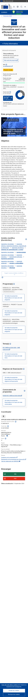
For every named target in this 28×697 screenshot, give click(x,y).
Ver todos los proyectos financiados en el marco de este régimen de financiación (13, 379)
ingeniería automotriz (7, 258)
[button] (17, 6)
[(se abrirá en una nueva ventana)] (6, 6)
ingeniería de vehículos (15, 256)
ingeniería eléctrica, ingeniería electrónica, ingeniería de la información (13, 245)
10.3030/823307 (7, 66)
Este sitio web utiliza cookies (10, 685)
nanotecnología (21, 252)
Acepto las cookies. (14, 690)
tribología (12, 267)
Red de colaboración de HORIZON (12, 461)
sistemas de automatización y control (12, 249)
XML (15, 474)
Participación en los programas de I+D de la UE (14, 459)
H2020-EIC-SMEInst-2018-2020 (12, 395)
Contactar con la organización (10, 457)
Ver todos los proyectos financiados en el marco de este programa (13, 297)
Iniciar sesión (14, 6)
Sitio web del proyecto (10, 61)
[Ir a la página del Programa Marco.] (14, 22)
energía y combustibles (16, 263)
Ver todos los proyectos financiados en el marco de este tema (13, 355)
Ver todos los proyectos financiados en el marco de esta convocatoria (13, 402)
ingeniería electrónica (18, 247)
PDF (15, 478)
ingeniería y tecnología (7, 244)
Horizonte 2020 (7, 16)
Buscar (21, 6)
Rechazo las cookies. (14, 694)
